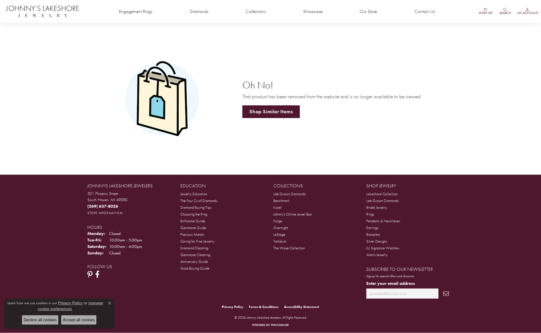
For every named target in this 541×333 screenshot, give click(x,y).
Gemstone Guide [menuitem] (193, 227)
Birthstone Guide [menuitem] (192, 220)
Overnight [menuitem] (280, 227)
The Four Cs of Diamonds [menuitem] (198, 200)
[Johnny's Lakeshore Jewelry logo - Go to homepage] (42, 11)
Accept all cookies (79, 320)
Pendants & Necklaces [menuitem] (383, 220)
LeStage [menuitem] (279, 234)
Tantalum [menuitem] (280, 241)
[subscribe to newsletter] (446, 293)
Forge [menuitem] (277, 220)
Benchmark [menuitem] (281, 200)
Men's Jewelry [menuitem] (377, 254)
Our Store (368, 11)
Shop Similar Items (271, 111)
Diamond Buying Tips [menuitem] (195, 207)
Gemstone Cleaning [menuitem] (195, 254)
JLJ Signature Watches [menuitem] (382, 247)
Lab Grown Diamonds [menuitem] (289, 193)
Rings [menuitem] (370, 214)
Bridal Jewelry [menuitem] (376, 207)
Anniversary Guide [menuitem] (194, 261)
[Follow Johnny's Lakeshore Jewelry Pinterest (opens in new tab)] (89, 274)
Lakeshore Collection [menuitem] (382, 193)
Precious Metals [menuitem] (192, 234)
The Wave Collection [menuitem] (289, 247)
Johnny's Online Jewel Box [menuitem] (292, 214)
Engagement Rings (135, 11)
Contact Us (424, 11)
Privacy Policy (232, 307)
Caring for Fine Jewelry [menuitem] (197, 241)
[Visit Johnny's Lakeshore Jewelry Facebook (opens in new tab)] (97, 274)
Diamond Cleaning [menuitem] (194, 247)
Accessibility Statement (301, 307)
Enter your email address (390, 283)
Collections (256, 11)
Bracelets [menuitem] (373, 234)
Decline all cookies (40, 320)
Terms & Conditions (263, 307)
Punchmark (280, 325)
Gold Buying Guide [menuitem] (194, 268)
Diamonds (199, 11)
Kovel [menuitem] (277, 207)
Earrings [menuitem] (372, 227)
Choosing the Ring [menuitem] (193, 214)
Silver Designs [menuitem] (376, 241)
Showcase (312, 11)
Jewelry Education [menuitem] (193, 193)
